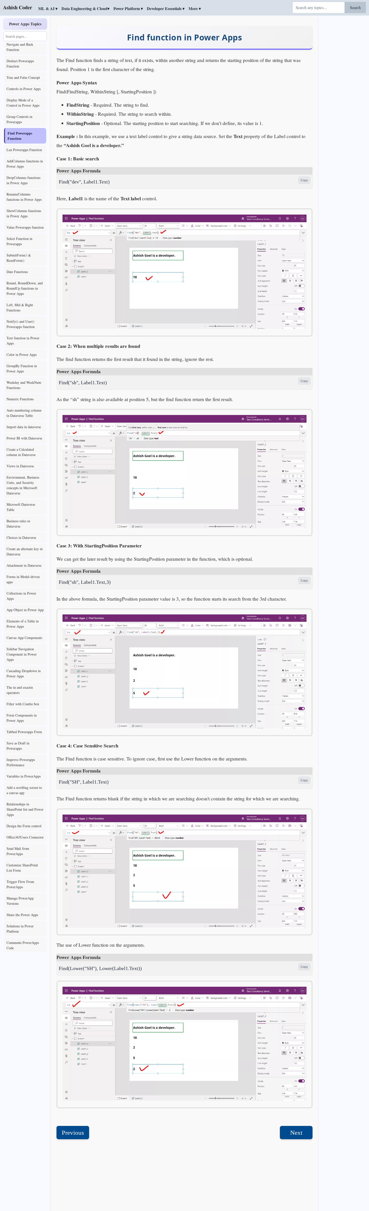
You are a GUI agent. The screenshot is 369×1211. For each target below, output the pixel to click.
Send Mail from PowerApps (18, 851)
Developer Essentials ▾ (165, 8)
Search (355, 7)
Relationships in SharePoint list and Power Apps (25, 809)
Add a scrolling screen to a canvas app (24, 790)
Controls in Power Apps (24, 88)
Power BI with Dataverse (24, 438)
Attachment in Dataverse (24, 565)
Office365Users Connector (25, 837)
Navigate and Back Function (20, 47)
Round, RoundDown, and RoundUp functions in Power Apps (25, 288)
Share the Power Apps (22, 914)
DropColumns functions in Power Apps (23, 180)
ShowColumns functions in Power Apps (24, 213)
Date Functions (17, 271)
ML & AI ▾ (47, 8)
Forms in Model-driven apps (23, 579)
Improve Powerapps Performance (21, 762)
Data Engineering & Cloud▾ (85, 8)
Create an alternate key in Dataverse (25, 551)
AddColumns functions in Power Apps (25, 164)
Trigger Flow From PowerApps (20, 884)
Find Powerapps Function (20, 136)
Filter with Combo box (23, 704)
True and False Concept (23, 77)
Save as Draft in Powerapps (18, 746)
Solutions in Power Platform (20, 929)
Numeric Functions (20, 399)
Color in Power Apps (22, 354)
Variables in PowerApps (24, 776)
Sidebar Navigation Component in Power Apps (22, 654)
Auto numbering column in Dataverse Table (24, 413)
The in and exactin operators (20, 690)
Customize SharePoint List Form (22, 868)
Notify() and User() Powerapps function (21, 324)
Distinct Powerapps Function (20, 63)
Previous (73, 1132)
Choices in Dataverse (21, 537)
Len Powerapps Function (24, 149)
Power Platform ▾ (128, 8)
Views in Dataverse (20, 466)
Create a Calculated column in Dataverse (21, 452)
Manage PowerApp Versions (20, 901)
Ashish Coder (17, 7)
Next (296, 1132)
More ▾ (195, 8)
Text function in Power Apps (23, 341)
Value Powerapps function (25, 227)
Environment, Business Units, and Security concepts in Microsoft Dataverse (23, 485)
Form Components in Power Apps (22, 718)
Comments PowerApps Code (23, 945)
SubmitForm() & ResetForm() (19, 258)
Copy (304, 180)
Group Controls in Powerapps (19, 119)
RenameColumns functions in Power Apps (24, 197)
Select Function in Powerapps (19, 241)
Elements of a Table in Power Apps (23, 624)
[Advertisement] (344, 91)
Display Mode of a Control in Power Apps (23, 103)
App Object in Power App (25, 609)
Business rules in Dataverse (18, 524)
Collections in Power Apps (21, 596)
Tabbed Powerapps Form (24, 731)
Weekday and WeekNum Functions (24, 385)
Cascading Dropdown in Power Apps (24, 673)
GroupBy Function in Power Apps (22, 368)
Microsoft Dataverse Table (21, 507)
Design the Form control (24, 825)
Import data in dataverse (24, 426)
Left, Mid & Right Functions (20, 307)
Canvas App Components (24, 637)
